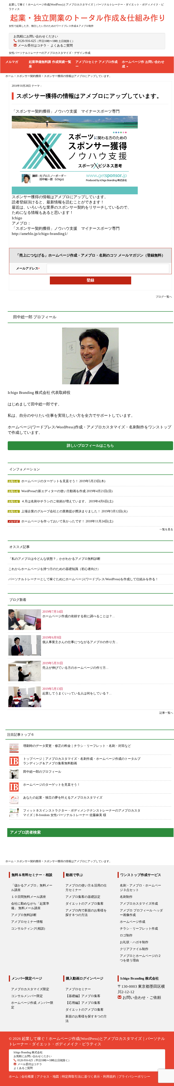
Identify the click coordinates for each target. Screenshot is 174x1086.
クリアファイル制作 (134, 949)
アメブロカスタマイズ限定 (30, 989)
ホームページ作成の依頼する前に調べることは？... (78, 616)
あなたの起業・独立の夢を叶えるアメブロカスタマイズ (62, 797)
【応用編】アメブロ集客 (82, 1003)
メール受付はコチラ (32, 45)
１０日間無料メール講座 (28, 896)
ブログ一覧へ (164, 296)
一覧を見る (166, 529)
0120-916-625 (27, 41)
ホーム (13, 1076)
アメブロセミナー (86, 64)
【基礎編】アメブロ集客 (82, 996)
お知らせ (13, 481)
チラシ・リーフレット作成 (139, 928)
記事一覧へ (166, 712)
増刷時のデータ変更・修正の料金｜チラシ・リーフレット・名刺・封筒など (77, 746)
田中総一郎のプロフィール (42, 771)
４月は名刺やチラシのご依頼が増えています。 (55, 501)
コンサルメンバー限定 (27, 996)
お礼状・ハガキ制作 (134, 942)
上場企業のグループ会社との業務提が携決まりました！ (61, 511)
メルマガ (11, 62)
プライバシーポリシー (134, 1076)
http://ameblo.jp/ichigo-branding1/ (40, 234)
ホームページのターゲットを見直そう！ (50, 481)
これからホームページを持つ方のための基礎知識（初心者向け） (54, 569)
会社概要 (27, 1076)
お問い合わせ (154, 62)
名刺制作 (126, 896)
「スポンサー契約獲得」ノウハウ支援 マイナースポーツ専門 (66, 111)
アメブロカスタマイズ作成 (139, 903)
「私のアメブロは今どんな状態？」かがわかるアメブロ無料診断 (54, 558)
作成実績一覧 (61, 62)
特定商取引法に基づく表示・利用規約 (89, 1076)
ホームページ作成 (133, 64)
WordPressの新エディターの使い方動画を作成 (54, 491)
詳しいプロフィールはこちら (90, 445)
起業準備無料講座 (40, 64)
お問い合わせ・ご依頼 (142, 997)
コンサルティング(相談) (28, 928)
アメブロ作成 (108, 62)
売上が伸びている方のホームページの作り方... (75, 667)
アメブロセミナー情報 (27, 921)
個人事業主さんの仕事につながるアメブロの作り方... (80, 642)
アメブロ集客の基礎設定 (82, 896)
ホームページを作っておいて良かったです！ (53, 521)
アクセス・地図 (48, 1076)
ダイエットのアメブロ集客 (84, 903)
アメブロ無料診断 (23, 915)
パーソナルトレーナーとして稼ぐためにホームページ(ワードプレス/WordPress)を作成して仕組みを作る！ (83, 579)
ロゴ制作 (126, 935)
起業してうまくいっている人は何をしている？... (77, 693)
